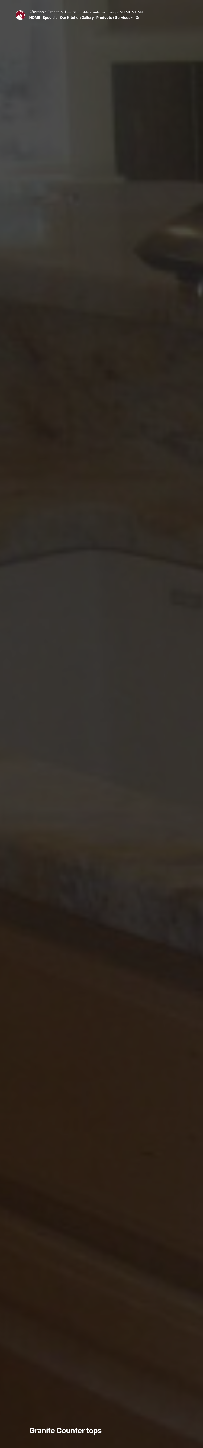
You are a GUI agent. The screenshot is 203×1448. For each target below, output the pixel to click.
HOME (34, 17)
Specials (50, 17)
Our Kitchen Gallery (77, 17)
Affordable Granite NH (47, 12)
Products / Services (113, 17)
